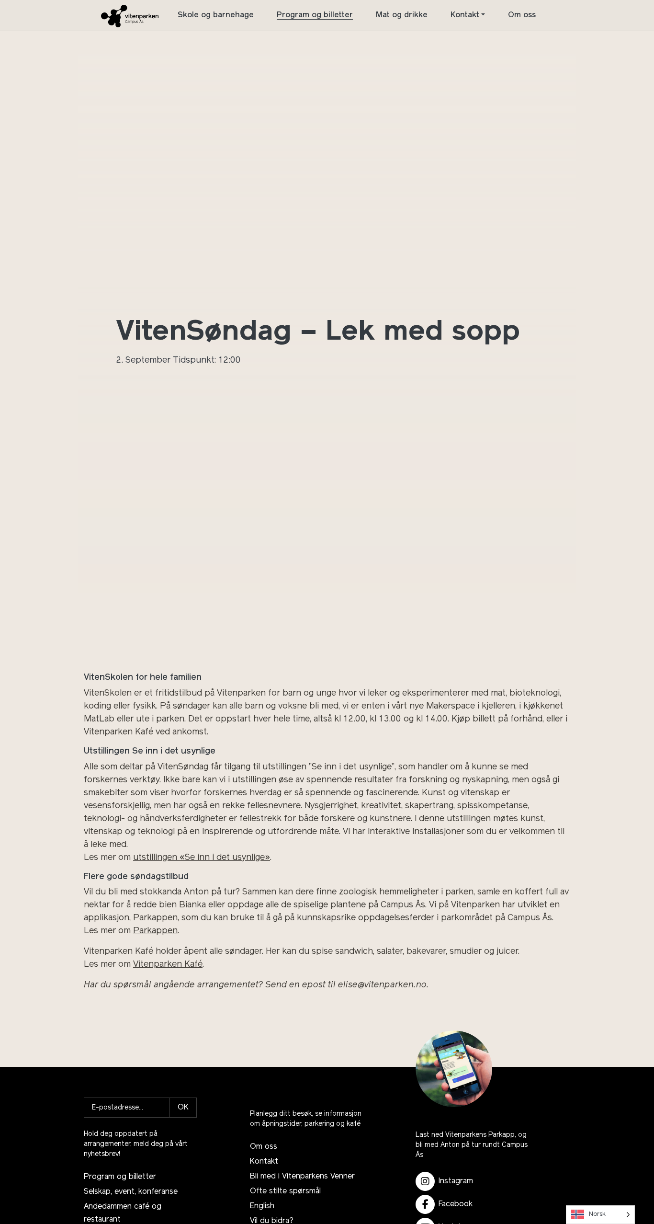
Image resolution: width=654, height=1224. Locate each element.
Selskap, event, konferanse (131, 1192)
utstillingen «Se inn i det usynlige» (201, 858)
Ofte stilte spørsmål (285, 1191)
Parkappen (155, 931)
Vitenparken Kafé (168, 965)
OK (183, 1107)
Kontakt (465, 15)
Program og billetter (315, 15)
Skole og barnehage (216, 15)
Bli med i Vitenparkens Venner (302, 1176)
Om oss (522, 15)
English (262, 1206)
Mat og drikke (402, 15)
